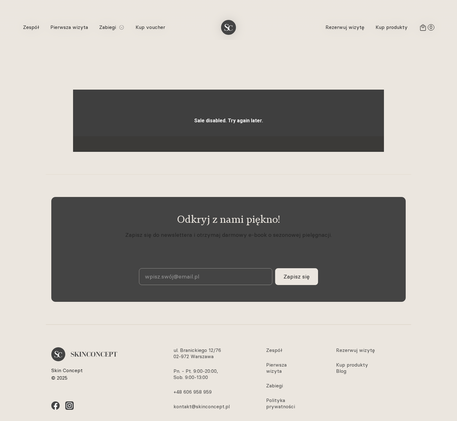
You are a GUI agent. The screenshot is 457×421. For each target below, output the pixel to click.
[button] (112, 27)
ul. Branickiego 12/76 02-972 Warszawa (197, 353)
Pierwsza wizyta (276, 368)
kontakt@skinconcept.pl (201, 406)
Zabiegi (274, 386)
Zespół (274, 350)
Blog (341, 371)
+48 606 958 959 (192, 392)
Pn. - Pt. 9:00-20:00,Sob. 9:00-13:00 (195, 374)
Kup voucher (150, 27)
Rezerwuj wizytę (355, 350)
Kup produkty (352, 365)
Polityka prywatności (280, 403)
